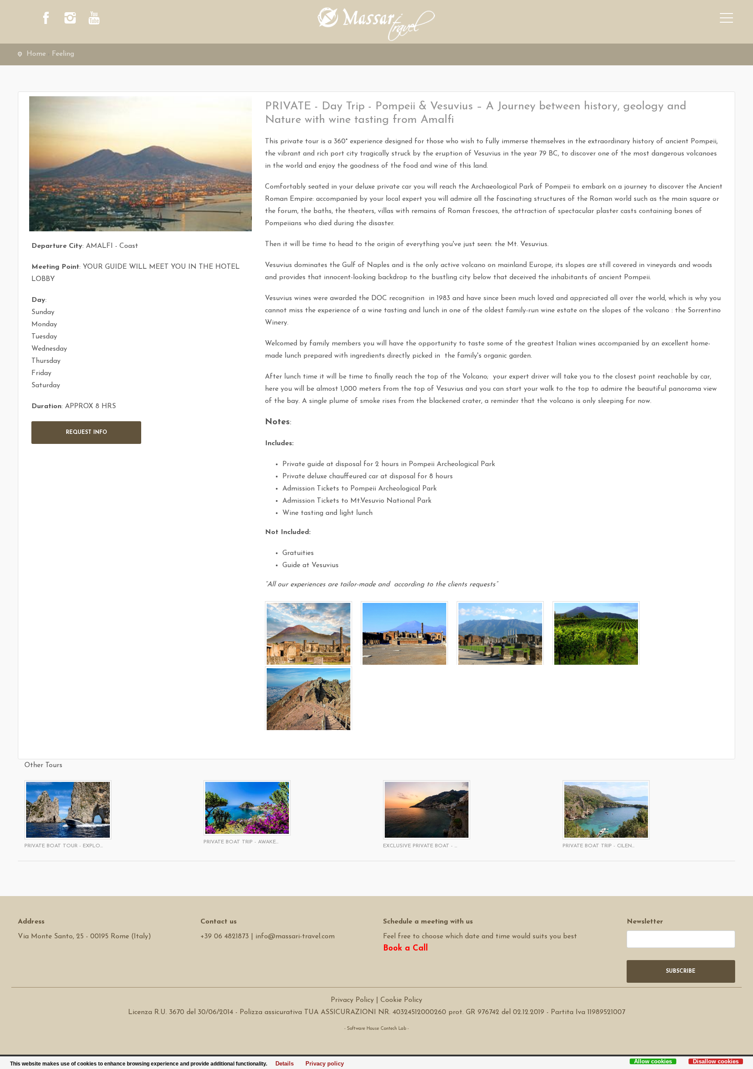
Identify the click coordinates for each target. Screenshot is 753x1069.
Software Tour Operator (376, 1041)
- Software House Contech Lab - (376, 1028)
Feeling (63, 54)
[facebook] (46, 19)
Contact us (218, 921)
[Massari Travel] (376, 24)
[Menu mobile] (726, 19)
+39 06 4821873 (224, 936)
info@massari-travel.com (295, 936)
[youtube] (94, 19)
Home (36, 54)
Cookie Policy (401, 1000)
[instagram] (70, 19)
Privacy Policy (352, 1000)
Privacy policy (322, 1064)
